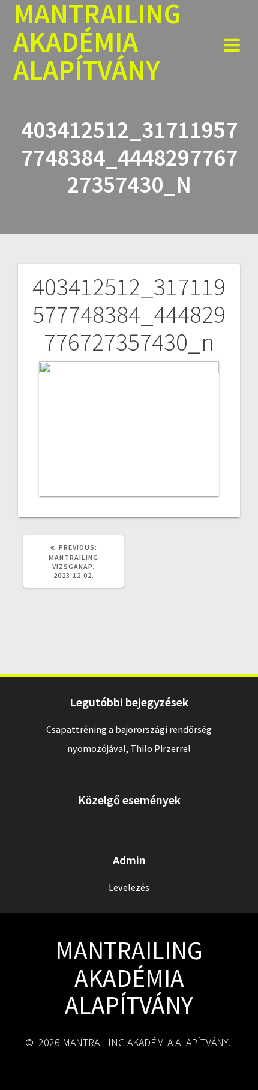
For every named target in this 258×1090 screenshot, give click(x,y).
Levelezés (129, 887)
